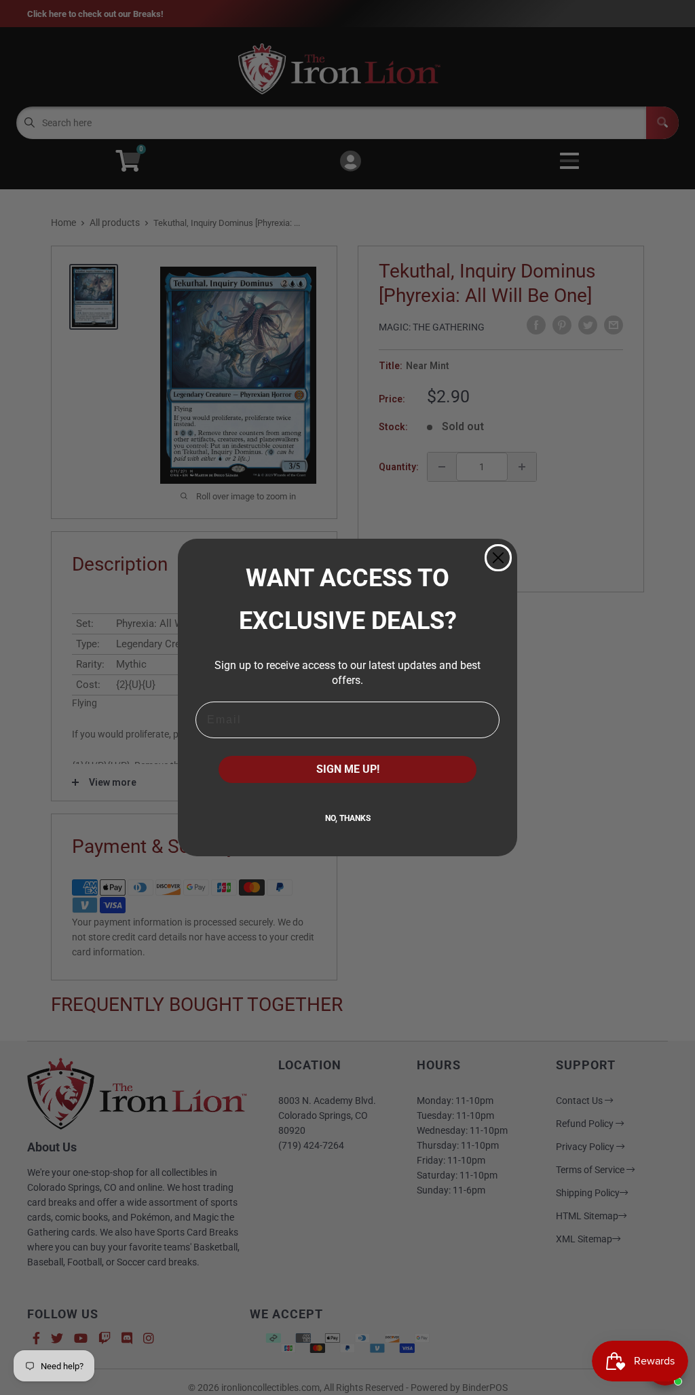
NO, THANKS (348, 818)
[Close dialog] (498, 558)
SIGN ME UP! (347, 769)
